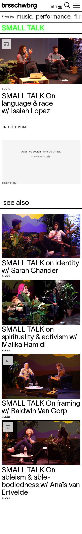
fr (56, 6)
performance (53, 16)
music (24, 16)
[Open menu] (76, 5)
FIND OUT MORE (14, 127)
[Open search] (67, 6)
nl (52, 6)
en (60, 6)
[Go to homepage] (20, 5)
